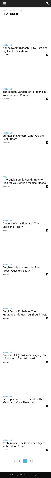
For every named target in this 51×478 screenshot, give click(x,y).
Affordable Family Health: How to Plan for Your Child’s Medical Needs (24, 181)
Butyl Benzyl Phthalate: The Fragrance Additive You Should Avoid (25, 313)
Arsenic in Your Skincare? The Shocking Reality (21, 225)
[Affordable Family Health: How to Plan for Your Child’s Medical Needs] (25, 161)
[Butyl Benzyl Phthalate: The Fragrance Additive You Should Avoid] (25, 292)
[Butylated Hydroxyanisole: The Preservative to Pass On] (25, 248)
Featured (13, 10)
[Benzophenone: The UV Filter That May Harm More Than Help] (25, 380)
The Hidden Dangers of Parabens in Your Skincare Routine (24, 93)
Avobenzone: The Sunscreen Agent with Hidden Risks (24, 445)
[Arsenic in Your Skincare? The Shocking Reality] (25, 205)
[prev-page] (14, 461)
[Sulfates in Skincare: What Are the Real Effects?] (25, 117)
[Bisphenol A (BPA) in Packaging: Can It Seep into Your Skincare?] (25, 336)
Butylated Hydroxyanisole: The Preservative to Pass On (21, 269)
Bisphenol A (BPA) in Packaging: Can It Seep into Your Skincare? (25, 357)
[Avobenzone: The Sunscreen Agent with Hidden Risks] (25, 424)
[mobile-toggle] (4, 3)
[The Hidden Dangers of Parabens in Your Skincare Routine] (25, 73)
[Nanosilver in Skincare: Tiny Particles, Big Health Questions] (25, 29)
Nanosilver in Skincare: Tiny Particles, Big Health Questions (25, 49)
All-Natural (7, 45)
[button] (47, 3)
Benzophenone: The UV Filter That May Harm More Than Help (23, 401)
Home (5, 10)
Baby (5, 177)
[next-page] (36, 461)
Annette (6, 55)
